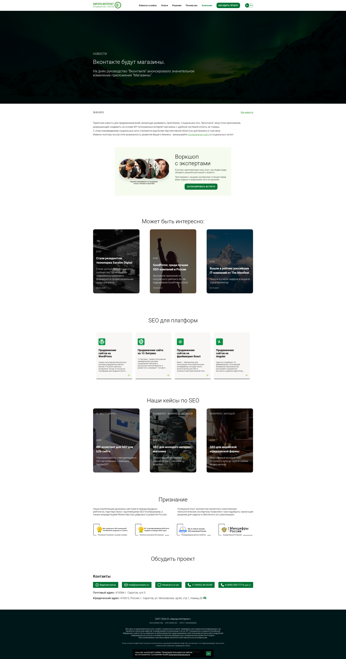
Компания (207, 5)
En (251, 5)
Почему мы (191, 5)
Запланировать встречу (201, 186)
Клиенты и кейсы (148, 5)
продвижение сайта (199, 134)
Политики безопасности (179, 654)
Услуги (164, 5)
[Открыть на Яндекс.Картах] (204, 598)
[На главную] (107, 5)
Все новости (247, 112)
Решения (176, 5)
